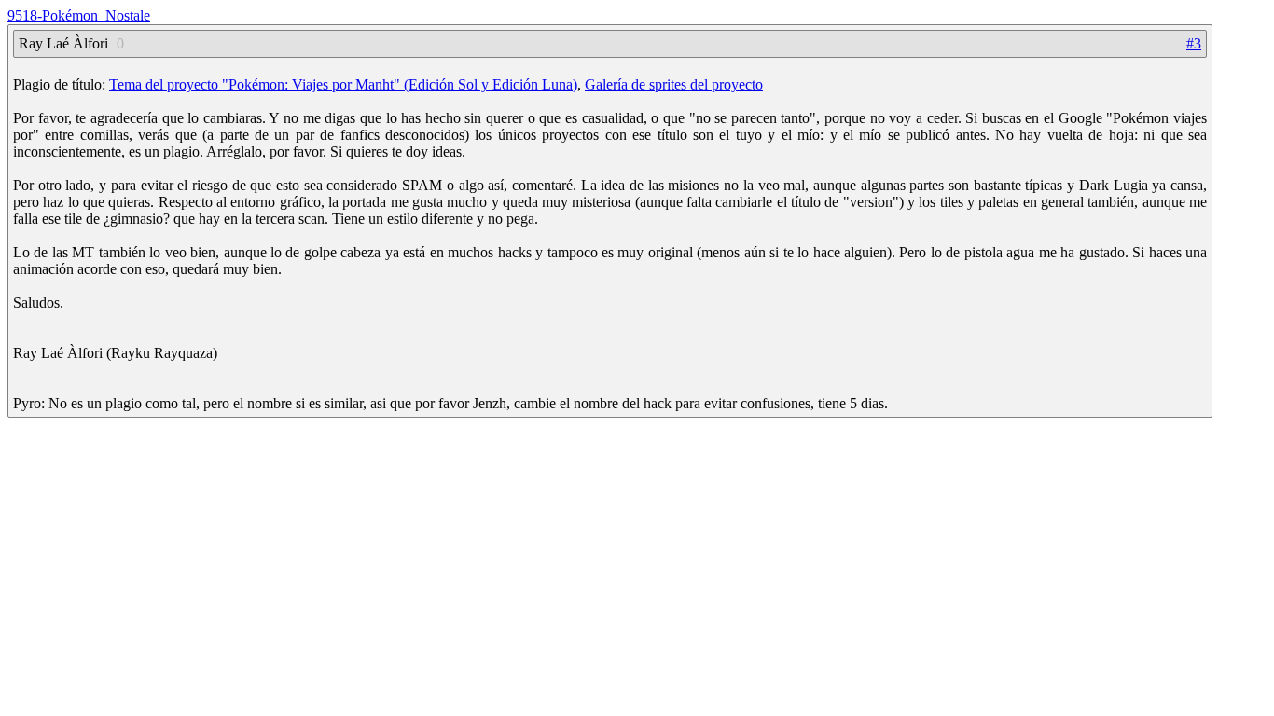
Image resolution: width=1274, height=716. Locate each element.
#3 (1193, 43)
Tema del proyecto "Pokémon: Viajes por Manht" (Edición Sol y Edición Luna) (343, 84)
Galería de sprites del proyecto (674, 84)
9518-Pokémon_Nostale (78, 15)
